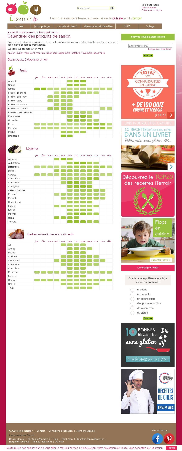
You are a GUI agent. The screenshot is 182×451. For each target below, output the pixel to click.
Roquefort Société (19, 441)
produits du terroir (67, 26)
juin (43, 53)
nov (103, 77)
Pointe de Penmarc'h (39, 439)
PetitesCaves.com (42, 441)
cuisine (19, 26)
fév (43, 77)
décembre (99, 53)
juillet (49, 53)
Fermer (171, 448)
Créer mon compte (151, 10)
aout (83, 77)
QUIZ (127, 26)
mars (26, 53)
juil (76, 77)
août (55, 53)
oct (96, 77)
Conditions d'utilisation (61, 430)
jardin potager (42, 26)
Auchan (59, 441)
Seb (56, 439)
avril (32, 53)
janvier (11, 53)
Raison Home (16, 439)
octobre (75, 53)
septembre (64, 53)
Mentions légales (85, 430)
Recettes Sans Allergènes (90, 439)
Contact (41, 430)
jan (37, 77)
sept (89, 77)
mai (38, 53)
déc (109, 77)
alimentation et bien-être (98, 26)
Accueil (11, 32)
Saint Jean (67, 439)
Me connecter (149, 7)
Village (150, 26)
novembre (86, 53)
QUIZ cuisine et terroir (21, 430)
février (19, 53)
